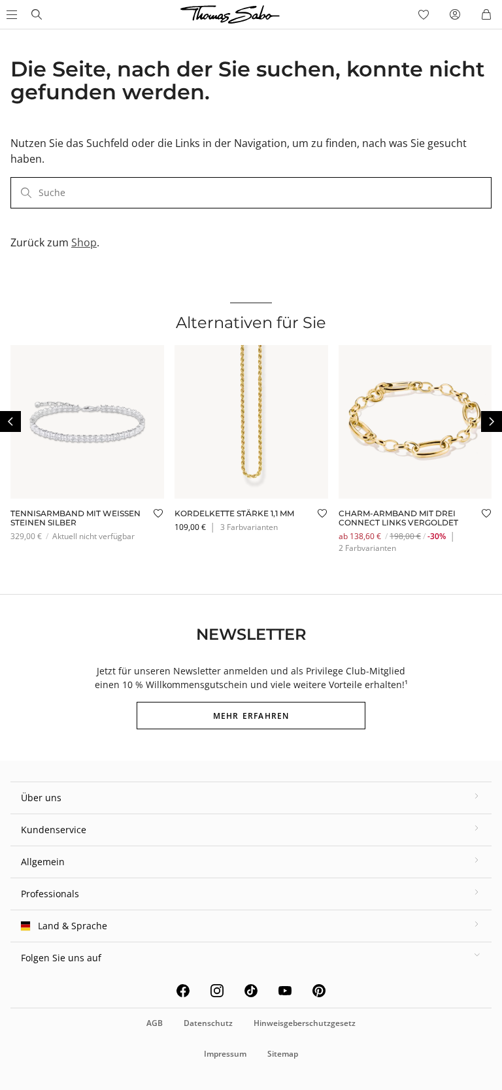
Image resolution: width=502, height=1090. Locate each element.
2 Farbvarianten (367, 547)
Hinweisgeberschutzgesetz (305, 1023)
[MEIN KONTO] (455, 14)
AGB (154, 1023)
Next (491, 421)
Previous (10, 421)
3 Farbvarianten (249, 527)
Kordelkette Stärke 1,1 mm (234, 513)
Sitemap (282, 1053)
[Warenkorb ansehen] (486, 14)
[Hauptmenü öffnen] (10, 14)
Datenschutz (208, 1023)
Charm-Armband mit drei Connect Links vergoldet (398, 517)
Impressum (225, 1053)
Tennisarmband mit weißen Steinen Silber (75, 517)
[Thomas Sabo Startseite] (36, 14)
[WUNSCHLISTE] (423, 14)
